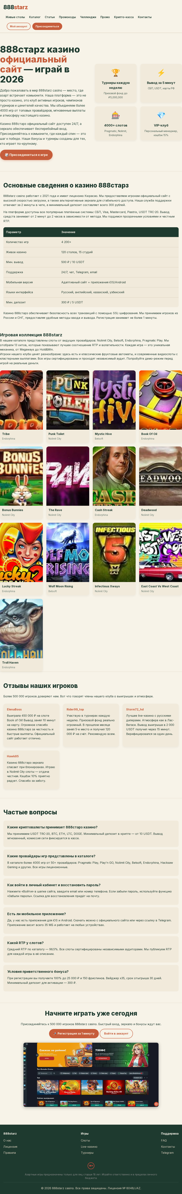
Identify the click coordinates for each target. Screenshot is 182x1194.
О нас (7, 1140)
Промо (105, 17)
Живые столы (15, 17)
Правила (9, 1152)
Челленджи (88, 17)
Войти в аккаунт (116, 1033)
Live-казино (89, 1146)
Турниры (87, 1152)
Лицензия (10, 1146)
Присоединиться (47, 26)
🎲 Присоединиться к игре (26, 155)
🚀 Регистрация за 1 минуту (74, 1033)
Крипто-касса (124, 17)
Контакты (145, 17)
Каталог (35, 17)
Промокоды (67, 17)
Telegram (167, 1152)
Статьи (50, 17)
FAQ (164, 1140)
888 (15, 7)
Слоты (85, 1140)
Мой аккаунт (18, 26)
